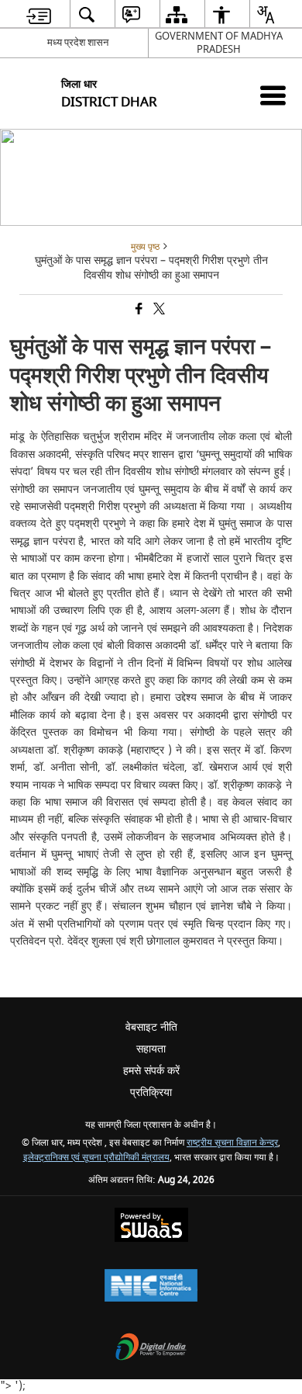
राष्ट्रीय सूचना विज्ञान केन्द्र (232, 1143)
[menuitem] (38, 14)
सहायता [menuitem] (151, 1049)
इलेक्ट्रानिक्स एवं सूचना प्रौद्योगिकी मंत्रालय (96, 1157)
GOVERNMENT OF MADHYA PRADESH (219, 43)
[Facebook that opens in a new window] (137, 310)
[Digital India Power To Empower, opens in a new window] (151, 1348)
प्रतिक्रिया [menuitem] (151, 1092)
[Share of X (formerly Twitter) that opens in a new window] (157, 310)
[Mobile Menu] (273, 95)
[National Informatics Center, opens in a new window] (151, 1287)
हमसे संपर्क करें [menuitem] (151, 1071)
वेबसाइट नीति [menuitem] (151, 1027)
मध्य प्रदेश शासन (77, 42)
